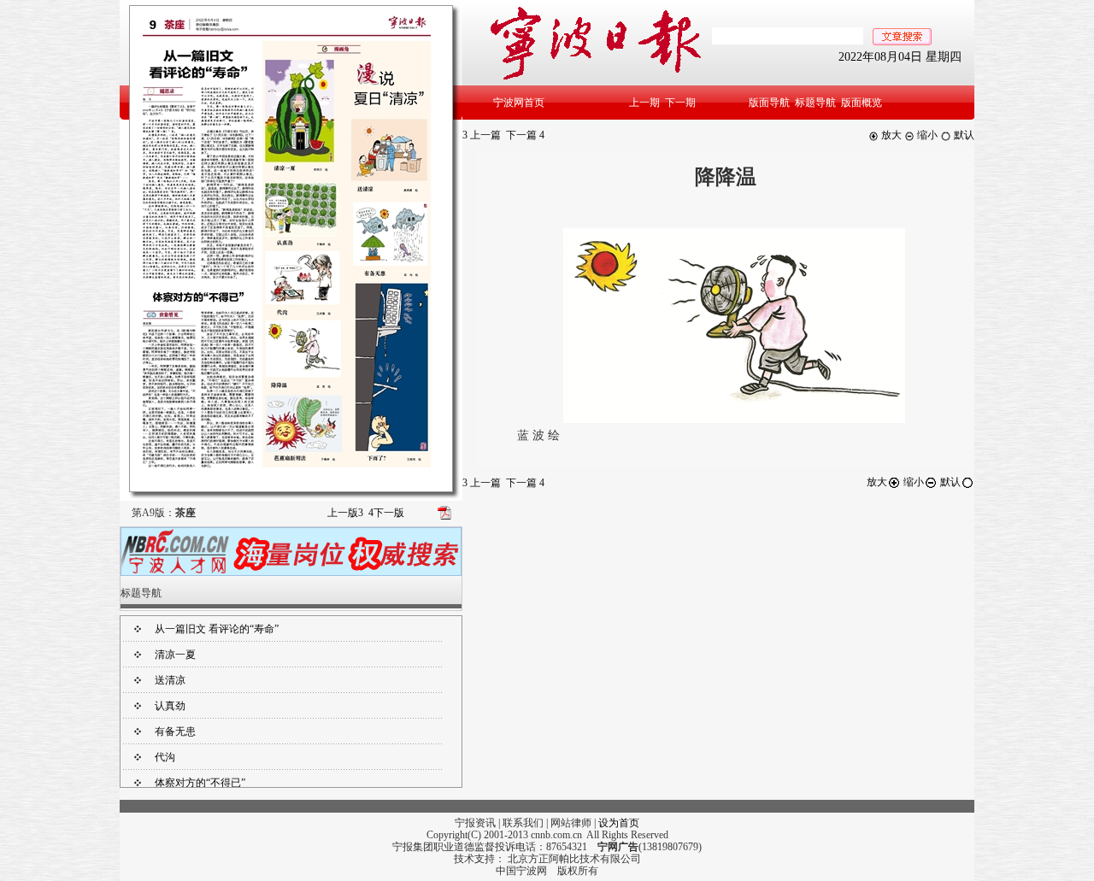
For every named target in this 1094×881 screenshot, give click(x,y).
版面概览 (861, 103)
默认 (962, 135)
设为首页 (618, 823)
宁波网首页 (518, 103)
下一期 (680, 103)
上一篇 (481, 135)
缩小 (926, 135)
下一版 (386, 513)
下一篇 (525, 135)
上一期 (644, 103)
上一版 (345, 513)
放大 (890, 135)
